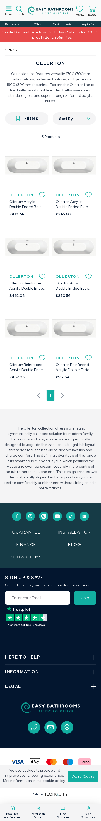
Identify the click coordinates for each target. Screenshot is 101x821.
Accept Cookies (83, 776)
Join (85, 598)
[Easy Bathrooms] (50, 10)
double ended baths (54, 90)
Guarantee (26, 532)
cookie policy (53, 780)
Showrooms (26, 557)
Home (11, 50)
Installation (74, 532)
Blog (74, 544)
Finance (26, 544)
